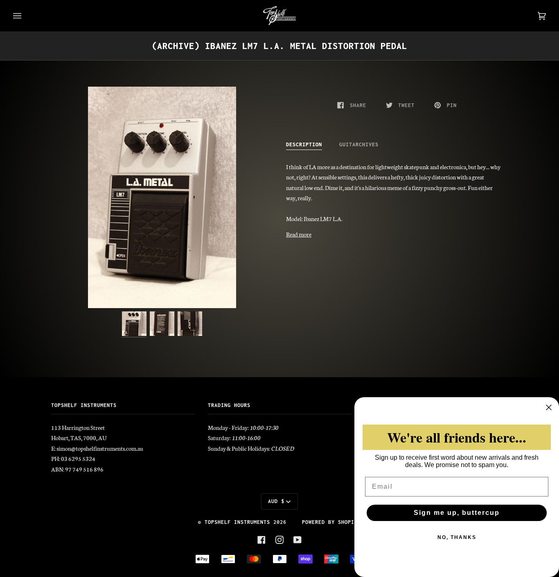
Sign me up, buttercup (457, 512)
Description (304, 144)
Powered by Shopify (331, 522)
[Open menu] (25, 15)
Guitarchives (359, 144)
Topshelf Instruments (237, 522)
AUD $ (276, 501)
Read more (298, 234)
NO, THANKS (456, 537)
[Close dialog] (549, 407)
